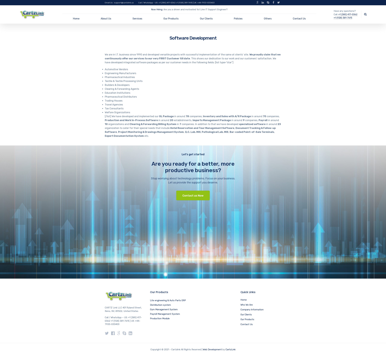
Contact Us (299, 18)
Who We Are (246, 304)
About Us (106, 18)
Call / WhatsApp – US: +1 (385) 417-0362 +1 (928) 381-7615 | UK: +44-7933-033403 (176, 3)
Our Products (171, 18)
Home (76, 18)
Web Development (212, 349)
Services (137, 18)
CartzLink (231, 349)
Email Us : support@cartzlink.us (119, 3)
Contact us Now (193, 195)
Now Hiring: (157, 9)
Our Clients (206, 18)
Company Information (252, 309)
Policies (238, 18)
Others (268, 18)
